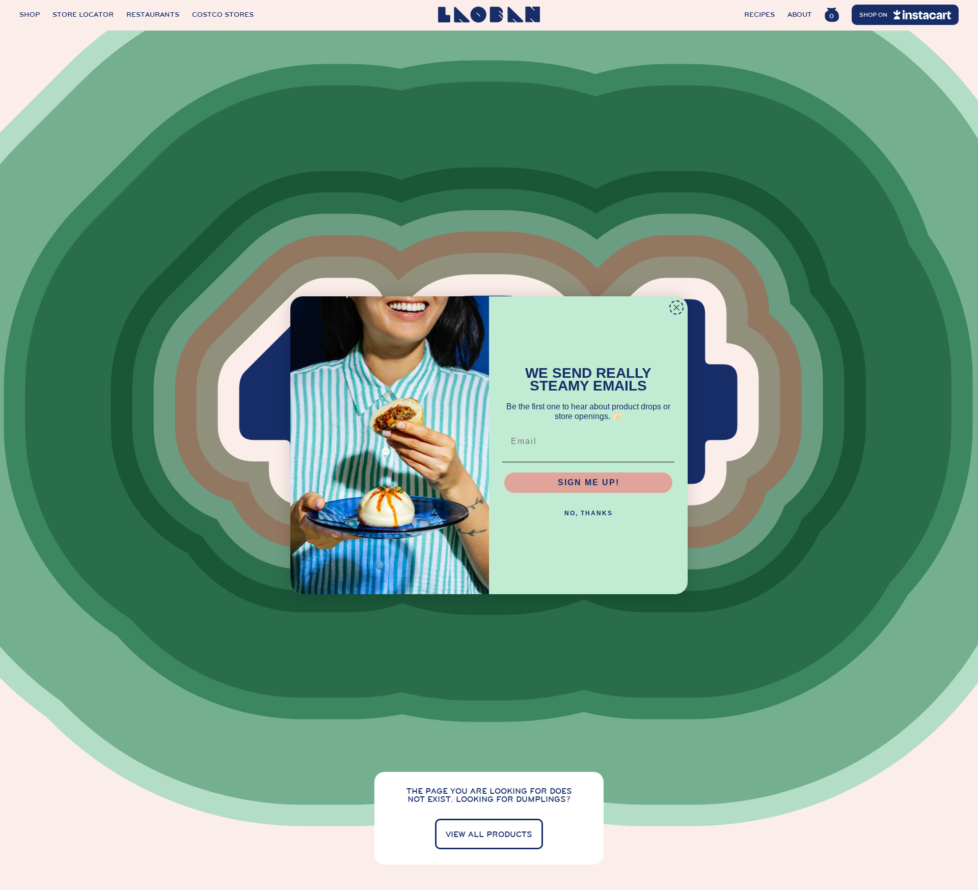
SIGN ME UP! (588, 482)
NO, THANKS (588, 513)
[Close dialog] (676, 307)
